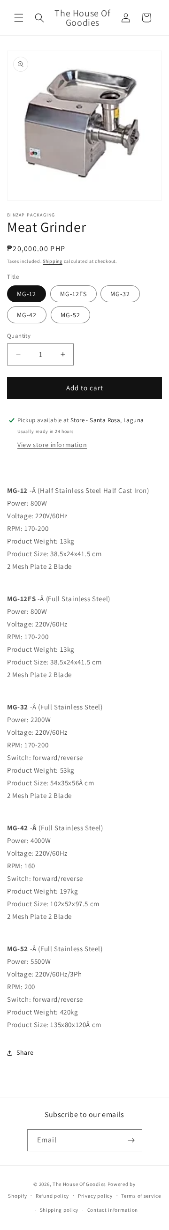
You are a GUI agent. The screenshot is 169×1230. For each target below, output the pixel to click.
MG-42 (27, 315)
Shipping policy (59, 1210)
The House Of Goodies (79, 1184)
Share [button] (25, 1052)
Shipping (52, 261)
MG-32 (120, 294)
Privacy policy (95, 1196)
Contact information (112, 1210)
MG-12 (26, 294)
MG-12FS (73, 294)
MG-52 (70, 315)
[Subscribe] (131, 1140)
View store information (52, 444)
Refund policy (52, 1196)
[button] (18, 17)
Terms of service (141, 1196)
